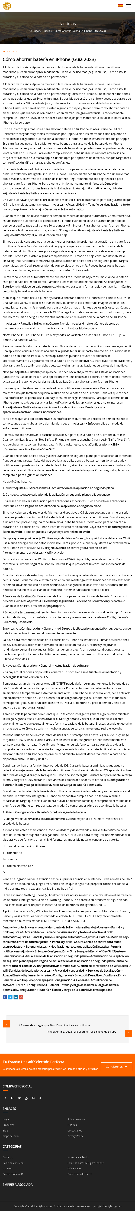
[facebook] (5, 1098)
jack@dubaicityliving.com (107, 1206)
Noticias (47, 30)
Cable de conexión (13, 1163)
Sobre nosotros (76, 1119)
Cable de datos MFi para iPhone (86, 1163)
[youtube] (26, 1098)
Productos (8, 1125)
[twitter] (19, 1098)
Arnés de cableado (78, 1157)
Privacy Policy (75, 1136)
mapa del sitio (11, 1136)
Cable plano (74, 1168)
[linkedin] (12, 1098)
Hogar (36, 30)
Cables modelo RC (13, 1174)
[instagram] (33, 1098)
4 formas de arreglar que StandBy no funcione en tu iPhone (54, 1025)
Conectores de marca (80, 1174)
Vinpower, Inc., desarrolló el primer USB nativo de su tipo (81, 1031)
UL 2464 (7, 1168)
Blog (5, 1130)
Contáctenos (114, 1067)
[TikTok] (40, 1098)
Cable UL (8, 1157)
